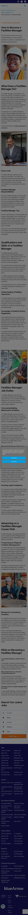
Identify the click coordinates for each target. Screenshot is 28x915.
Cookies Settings (14, 465)
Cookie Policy (9, 454)
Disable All (13, 458)
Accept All (14, 461)
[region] (14, 457)
